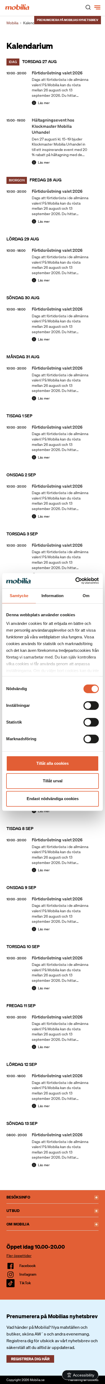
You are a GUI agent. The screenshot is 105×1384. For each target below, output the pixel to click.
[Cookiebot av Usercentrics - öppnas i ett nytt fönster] (75, 580)
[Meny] (97, 7)
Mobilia (12, 22)
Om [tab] (86, 595)
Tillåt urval (52, 781)
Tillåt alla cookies (52, 763)
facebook (27, 1265)
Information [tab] (52, 595)
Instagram (27, 1274)
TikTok (25, 1282)
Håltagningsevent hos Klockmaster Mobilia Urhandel (53, 126)
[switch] (91, 705)
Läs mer (44, 103)
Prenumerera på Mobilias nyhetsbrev (67, 20)
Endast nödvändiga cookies (53, 798)
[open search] (88, 7)
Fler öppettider (19, 1255)
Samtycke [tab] (19, 595)
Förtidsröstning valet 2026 (57, 72)
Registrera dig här (30, 1358)
